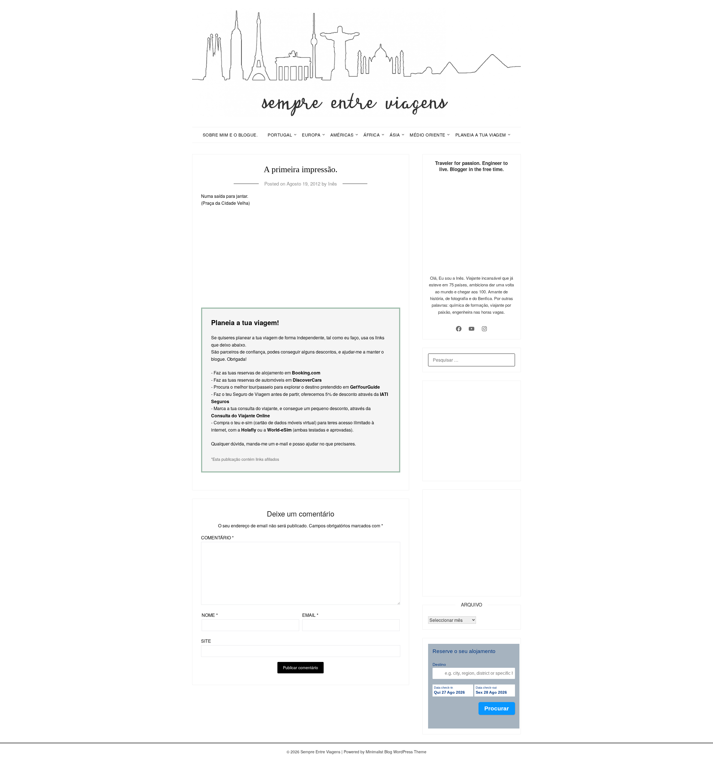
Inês (332, 183)
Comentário (217, 537)
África (371, 135)
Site (206, 641)
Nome (210, 615)
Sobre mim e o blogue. (230, 135)
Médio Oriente (427, 135)
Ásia (395, 135)
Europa (311, 135)
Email (310, 615)
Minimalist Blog (379, 751)
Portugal (280, 135)
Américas (341, 135)
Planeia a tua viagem (480, 135)
